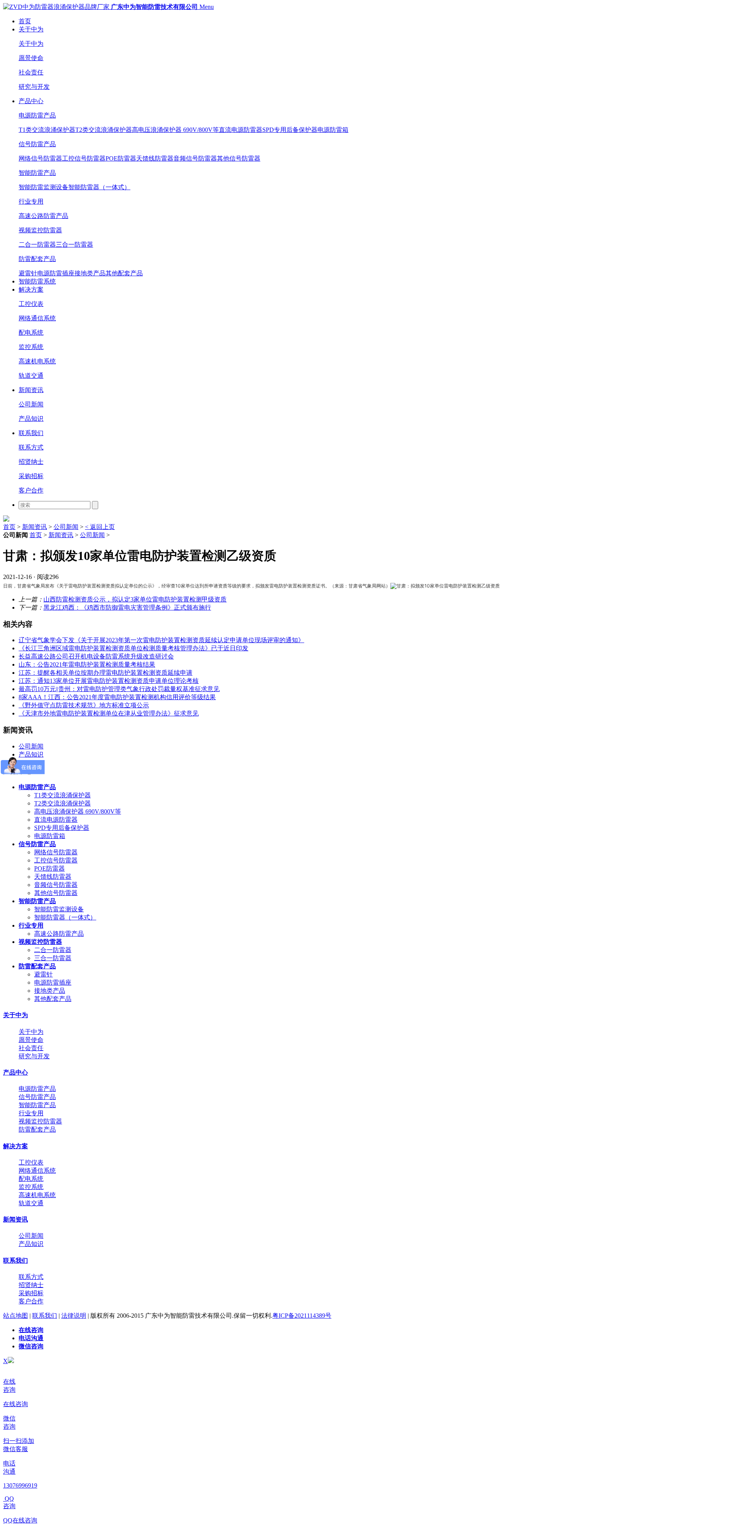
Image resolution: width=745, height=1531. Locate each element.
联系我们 (31, 433)
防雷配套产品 (37, 259)
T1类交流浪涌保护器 (47, 129)
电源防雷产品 (37, 115)
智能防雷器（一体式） (99, 187)
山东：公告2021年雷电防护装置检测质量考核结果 (87, 664)
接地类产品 (90, 273)
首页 (25, 21)
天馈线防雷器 (154, 158)
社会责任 (31, 72)
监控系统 (31, 347)
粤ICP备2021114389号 (301, 1315)
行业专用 (31, 201)
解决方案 (31, 289)
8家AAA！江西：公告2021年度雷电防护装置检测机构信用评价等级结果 (117, 697)
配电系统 (31, 332)
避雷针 (28, 273)
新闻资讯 (31, 390)
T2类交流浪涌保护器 (103, 129)
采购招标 (31, 476)
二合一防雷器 (37, 244)
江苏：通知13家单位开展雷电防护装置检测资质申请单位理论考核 (109, 680)
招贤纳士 (31, 461)
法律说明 (73, 1315)
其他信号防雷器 (238, 158)
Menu (206, 6)
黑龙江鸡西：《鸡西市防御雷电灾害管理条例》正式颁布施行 (127, 607)
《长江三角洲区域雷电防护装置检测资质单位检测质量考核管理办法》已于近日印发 (133, 648)
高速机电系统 (37, 361)
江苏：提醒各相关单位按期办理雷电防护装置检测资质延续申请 (105, 672)
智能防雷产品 (37, 172)
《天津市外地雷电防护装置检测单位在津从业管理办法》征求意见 (109, 713)
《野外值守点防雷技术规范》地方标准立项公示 (84, 705)
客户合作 (31, 490)
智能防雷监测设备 (43, 187)
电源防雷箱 (332, 129)
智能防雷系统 (37, 281)
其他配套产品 (124, 273)
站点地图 (15, 1315)
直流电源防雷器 (240, 129)
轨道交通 (31, 375)
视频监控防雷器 (40, 230)
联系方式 (31, 447)
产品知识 (31, 418)
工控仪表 (31, 304)
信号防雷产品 (37, 144)
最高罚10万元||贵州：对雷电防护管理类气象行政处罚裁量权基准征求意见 (119, 689)
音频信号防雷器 (195, 158)
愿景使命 (31, 58)
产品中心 (31, 101)
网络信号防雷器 (40, 158)
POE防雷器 (121, 158)
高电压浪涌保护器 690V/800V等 (175, 129)
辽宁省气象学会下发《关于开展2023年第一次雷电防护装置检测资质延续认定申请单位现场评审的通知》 (161, 640)
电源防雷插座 (55, 273)
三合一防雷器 (74, 244)
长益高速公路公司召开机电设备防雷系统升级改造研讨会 (96, 656)
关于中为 (31, 29)
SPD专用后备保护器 (289, 129)
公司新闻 (31, 404)
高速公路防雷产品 (43, 216)
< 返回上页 (100, 527)
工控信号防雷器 (84, 158)
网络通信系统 (37, 318)
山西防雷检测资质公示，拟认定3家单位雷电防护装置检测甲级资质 (135, 599)
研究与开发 (34, 86)
